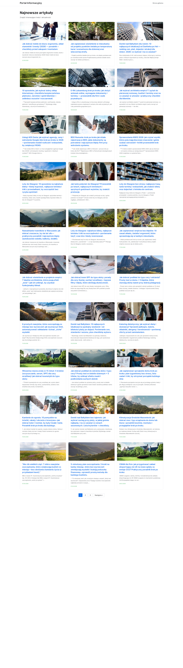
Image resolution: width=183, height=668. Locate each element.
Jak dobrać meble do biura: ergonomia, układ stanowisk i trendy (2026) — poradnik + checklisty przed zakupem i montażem (42, 46)
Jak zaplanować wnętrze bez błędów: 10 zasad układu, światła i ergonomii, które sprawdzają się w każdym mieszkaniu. (138, 233)
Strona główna (158, 3)
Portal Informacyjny (31, 3)
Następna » (99, 495)
